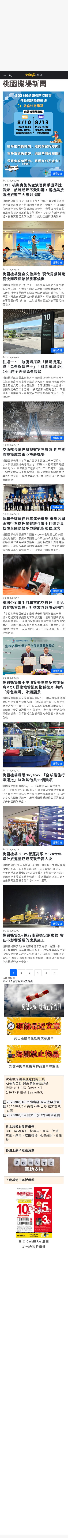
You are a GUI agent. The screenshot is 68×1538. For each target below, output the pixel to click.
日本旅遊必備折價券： (22, 1126)
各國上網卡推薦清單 (20, 1150)
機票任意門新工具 (32, 1079)
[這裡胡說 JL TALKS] (34, 75)
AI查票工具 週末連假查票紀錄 (27, 1083)
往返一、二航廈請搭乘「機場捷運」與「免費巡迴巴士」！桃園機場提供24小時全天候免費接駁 (33, 367)
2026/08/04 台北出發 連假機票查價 (33, 1115)
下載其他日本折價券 (20, 1180)
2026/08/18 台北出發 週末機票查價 (33, 1102)
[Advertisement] (34, 35)
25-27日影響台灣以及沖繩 (18, 981)
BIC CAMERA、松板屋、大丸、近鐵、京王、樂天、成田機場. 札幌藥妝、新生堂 (34, 1135)
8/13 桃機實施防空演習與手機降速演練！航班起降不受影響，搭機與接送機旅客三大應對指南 (33, 190)
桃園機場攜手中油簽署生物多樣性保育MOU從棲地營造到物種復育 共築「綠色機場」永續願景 (33, 687)
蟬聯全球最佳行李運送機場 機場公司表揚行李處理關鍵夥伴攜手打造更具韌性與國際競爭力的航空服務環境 (34, 523)
